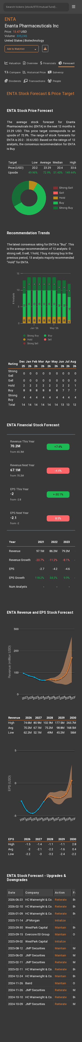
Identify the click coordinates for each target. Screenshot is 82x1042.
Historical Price (36, 72)
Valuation (15, 63)
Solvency (58, 72)
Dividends (15, 81)
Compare (14, 72)
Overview (32, 63)
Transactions (37, 81)
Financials (49, 63)
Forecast (68, 63)
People (57, 81)
